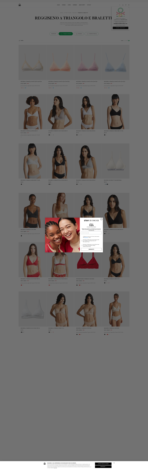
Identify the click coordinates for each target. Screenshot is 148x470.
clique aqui (55, 467)
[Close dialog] (101, 219)
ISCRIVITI (91, 249)
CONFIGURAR (102, 466)
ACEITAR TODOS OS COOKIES (103, 463)
